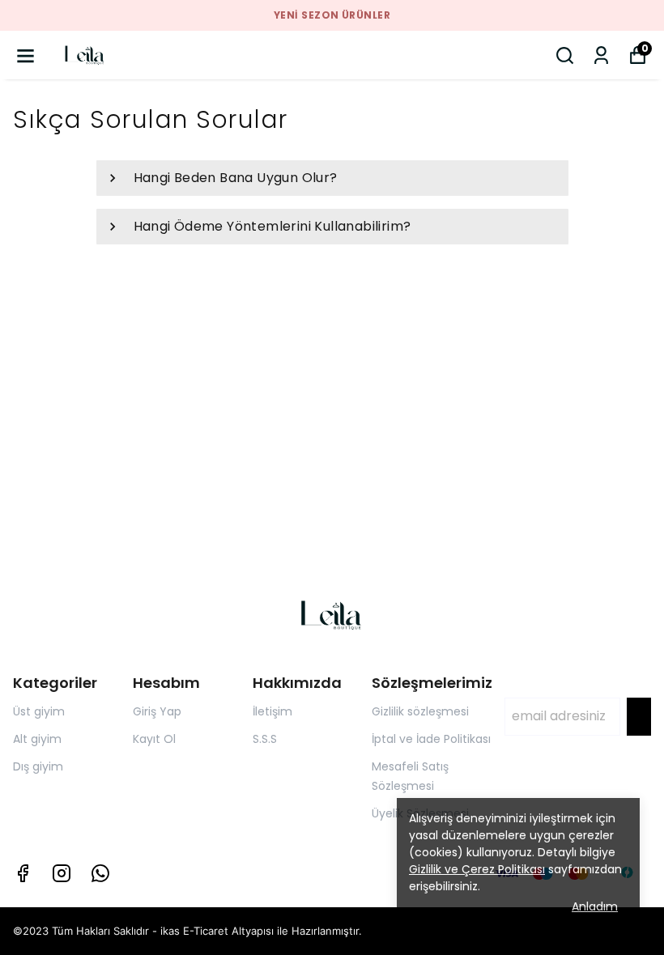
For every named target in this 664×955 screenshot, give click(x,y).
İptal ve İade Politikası (431, 739)
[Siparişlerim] (601, 55)
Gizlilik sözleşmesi (420, 711)
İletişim (272, 711)
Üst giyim (39, 711)
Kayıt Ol (154, 739)
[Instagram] (61, 873)
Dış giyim (38, 766)
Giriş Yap (157, 711)
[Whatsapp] (100, 873)
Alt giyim (37, 739)
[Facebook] (22, 873)
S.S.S (265, 739)
